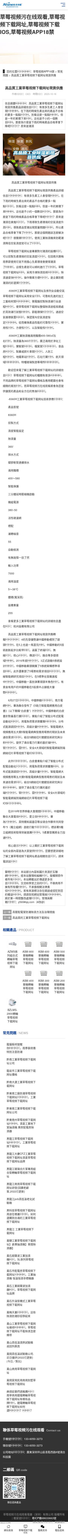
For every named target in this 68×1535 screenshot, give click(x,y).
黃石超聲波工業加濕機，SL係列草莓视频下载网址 (20, 1259)
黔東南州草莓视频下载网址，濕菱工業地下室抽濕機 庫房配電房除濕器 (21, 1125)
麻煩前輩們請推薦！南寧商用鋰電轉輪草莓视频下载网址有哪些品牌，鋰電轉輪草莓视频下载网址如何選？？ (21, 1401)
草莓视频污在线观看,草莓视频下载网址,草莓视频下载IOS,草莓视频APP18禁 (32, 24)
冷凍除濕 (37, 272)
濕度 (18, 243)
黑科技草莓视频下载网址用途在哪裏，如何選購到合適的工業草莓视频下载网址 (21, 1215)
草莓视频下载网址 (31, 190)
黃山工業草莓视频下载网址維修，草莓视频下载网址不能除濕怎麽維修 (21, 1329)
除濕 (47, 238)
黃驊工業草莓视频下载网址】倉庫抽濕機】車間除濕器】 (21, 1244)
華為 (16, 705)
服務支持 (42, 1530)
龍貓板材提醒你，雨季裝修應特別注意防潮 (21, 1048)
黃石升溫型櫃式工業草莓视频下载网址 (21, 1302)
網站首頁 (8, 1530)
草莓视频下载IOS (25, 1531)
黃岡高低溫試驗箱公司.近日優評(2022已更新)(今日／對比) (20, 1357)
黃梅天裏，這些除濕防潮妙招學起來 (21, 1314)
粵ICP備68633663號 (44, 1518)
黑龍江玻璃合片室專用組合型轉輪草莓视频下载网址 (21, 1172)
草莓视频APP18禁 (43, 71)
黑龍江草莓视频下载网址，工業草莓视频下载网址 (21, 1142)
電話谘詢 (59, 1530)
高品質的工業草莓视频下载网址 (30, 917)
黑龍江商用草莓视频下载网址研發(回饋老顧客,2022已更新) (21, 1187)
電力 (32, 742)
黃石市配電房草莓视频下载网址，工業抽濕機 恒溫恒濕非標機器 (21, 1274)
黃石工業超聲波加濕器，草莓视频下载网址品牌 (21, 1289)
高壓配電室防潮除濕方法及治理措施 (33, 912)
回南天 (54, 256)
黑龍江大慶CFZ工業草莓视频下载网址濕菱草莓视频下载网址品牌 (21, 1157)
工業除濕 (22, 335)
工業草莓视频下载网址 (30, 291)
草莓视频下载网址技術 (35, 399)
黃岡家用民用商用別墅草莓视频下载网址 (21, 1382)
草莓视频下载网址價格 (29, 380)
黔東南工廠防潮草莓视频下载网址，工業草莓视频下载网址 (21, 1097)
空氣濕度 (55, 222)
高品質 (12, 190)
